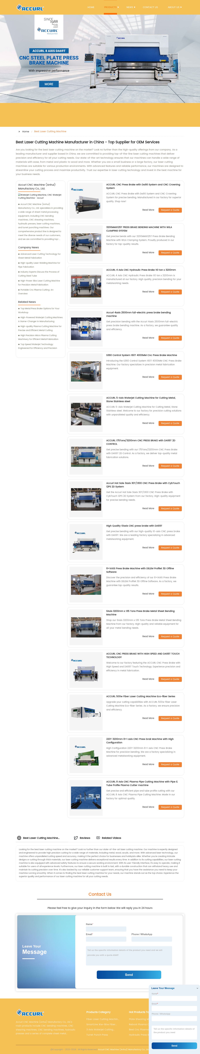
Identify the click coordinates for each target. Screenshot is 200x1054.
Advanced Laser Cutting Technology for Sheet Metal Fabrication (39, 256)
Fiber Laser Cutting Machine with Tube (102, 1019)
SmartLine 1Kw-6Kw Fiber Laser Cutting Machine (100, 1024)
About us (173, 7)
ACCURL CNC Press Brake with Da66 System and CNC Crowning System (143, 186)
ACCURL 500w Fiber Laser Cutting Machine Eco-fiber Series (140, 696)
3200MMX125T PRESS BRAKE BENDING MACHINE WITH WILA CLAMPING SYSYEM (139, 229)
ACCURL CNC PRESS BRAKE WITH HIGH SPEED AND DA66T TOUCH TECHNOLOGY (143, 655)
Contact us (150, 7)
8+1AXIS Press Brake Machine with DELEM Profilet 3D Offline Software (140, 570)
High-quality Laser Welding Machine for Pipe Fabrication (39, 265)
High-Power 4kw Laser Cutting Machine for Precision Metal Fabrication (39, 282)
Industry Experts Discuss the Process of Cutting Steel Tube (38, 274)
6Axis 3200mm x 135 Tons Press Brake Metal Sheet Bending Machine (140, 613)
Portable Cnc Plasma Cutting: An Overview (35, 291)
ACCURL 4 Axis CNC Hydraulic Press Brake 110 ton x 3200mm (141, 270)
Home (91, 7)
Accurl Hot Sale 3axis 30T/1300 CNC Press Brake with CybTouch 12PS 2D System (143, 485)
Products (110, 7)
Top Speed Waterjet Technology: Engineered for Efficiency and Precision (37, 346)
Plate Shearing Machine (143, 1019)
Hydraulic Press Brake (141, 1035)
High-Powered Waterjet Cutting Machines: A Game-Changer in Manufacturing (40, 319)
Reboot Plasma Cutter (142, 1024)
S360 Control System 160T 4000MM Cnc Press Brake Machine (141, 355)
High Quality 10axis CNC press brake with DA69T (134, 526)
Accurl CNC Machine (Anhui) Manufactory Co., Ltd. (123, 1049)
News (130, 7)
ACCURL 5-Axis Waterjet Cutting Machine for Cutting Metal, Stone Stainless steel (141, 399)
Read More (148, 210)
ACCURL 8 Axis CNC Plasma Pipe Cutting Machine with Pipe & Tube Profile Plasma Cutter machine (142, 783)
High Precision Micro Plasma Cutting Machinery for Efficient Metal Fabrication (38, 337)
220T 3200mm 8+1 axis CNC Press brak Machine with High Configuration (140, 740)
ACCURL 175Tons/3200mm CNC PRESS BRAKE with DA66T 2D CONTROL (140, 442)
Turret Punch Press (97, 1035)
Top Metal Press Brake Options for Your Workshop (38, 310)
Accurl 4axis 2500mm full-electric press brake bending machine (138, 314)
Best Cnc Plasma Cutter (143, 1029)
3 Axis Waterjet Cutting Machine (99, 1029)
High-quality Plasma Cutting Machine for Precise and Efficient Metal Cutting (39, 328)
